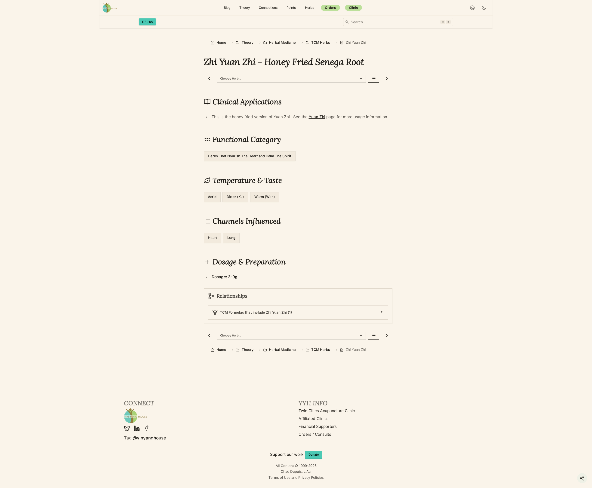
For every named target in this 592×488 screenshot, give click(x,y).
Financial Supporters (318, 426)
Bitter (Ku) (235, 197)
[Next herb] (386, 79)
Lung (231, 238)
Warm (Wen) (264, 197)
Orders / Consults (315, 434)
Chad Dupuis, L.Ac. (296, 471)
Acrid (212, 197)
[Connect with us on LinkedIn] (137, 428)
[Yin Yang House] (109, 8)
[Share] (582, 478)
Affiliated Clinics (314, 418)
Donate (313, 454)
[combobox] (398, 22)
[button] (472, 8)
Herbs (147, 22)
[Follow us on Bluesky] (127, 428)
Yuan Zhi (317, 116)
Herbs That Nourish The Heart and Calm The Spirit (249, 156)
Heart (212, 238)
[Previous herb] (209, 79)
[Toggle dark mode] (484, 8)
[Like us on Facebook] (147, 428)
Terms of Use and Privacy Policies (296, 478)
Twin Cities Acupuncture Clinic (327, 410)
